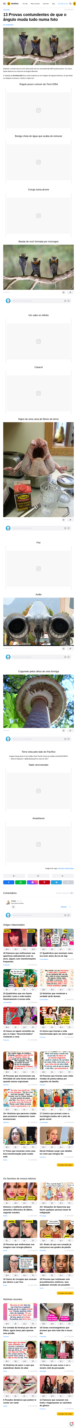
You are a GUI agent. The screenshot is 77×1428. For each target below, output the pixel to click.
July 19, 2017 (43, 759)
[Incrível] (13, 3)
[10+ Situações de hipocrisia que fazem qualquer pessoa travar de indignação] (57, 1191)
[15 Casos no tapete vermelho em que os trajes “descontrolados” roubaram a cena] (20, 1016)
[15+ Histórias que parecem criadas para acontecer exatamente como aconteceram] (20, 1098)
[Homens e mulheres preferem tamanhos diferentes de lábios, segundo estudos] (20, 1191)
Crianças (42, 1085)
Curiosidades (44, 959)
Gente (5, 1160)
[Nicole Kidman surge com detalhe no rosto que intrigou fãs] (57, 1136)
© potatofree (6, 519)
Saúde (5, 1406)
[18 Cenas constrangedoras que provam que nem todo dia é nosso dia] (57, 1312)
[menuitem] (25, 3)
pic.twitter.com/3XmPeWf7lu (58, 756)
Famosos (6, 1040)
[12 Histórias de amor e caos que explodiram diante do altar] (20, 1350)
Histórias (6, 1085)
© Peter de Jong (7, 648)
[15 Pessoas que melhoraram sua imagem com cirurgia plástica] (20, 1229)
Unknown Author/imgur (66, 868)
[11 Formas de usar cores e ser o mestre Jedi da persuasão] (57, 1350)
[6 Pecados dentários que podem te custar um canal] (20, 1384)
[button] (14, 876)
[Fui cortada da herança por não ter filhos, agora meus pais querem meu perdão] (20, 1312)
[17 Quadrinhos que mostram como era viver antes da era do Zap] (57, 938)
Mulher (5, 1215)
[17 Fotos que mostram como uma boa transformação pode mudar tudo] (20, 1136)
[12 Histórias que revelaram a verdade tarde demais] (57, 978)
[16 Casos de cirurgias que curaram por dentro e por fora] (20, 1264)
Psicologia (43, 1215)
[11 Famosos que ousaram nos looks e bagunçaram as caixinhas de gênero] (57, 1384)
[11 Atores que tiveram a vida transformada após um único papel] (57, 1016)
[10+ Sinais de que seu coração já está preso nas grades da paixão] (57, 1229)
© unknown (6, 292)
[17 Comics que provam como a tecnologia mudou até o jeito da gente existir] (57, 1098)
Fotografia (6, 10)
